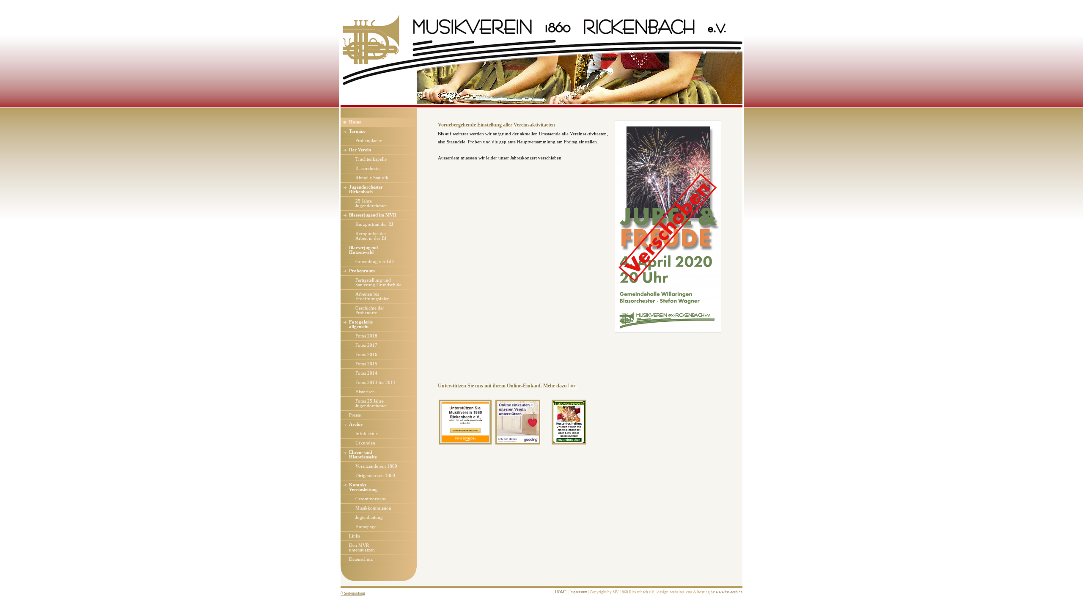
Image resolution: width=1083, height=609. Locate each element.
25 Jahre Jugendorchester (371, 203)
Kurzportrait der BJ (374, 224)
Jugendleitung (369, 517)
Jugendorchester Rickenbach (366, 189)
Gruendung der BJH (375, 261)
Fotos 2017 (366, 345)
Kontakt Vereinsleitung (363, 487)
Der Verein (360, 150)
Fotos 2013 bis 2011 (375, 382)
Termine (357, 131)
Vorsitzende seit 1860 (376, 466)
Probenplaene (368, 140)
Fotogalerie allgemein (361, 324)
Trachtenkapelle (371, 159)
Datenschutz (361, 559)
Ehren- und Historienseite (363, 454)
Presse (355, 415)
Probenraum (362, 271)
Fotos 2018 (366, 336)
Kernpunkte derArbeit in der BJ (370, 236)
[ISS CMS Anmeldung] (419, 113)
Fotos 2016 (366, 354)
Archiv (356, 424)
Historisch (365, 392)
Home (355, 122)
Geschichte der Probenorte (369, 310)
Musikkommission (373, 508)
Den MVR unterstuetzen (362, 547)
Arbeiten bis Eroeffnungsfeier (372, 296)
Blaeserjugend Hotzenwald (363, 250)
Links (354, 536)
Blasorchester (368, 168)
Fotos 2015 (366, 364)
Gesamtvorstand (371, 499)
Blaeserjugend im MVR (372, 215)
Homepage (366, 526)
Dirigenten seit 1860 (375, 475)
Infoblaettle (366, 433)
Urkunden (365, 443)
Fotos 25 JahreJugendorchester (371, 403)
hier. (572, 386)
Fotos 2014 (366, 373)
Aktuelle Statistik (371, 178)
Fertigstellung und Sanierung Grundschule (378, 282)
